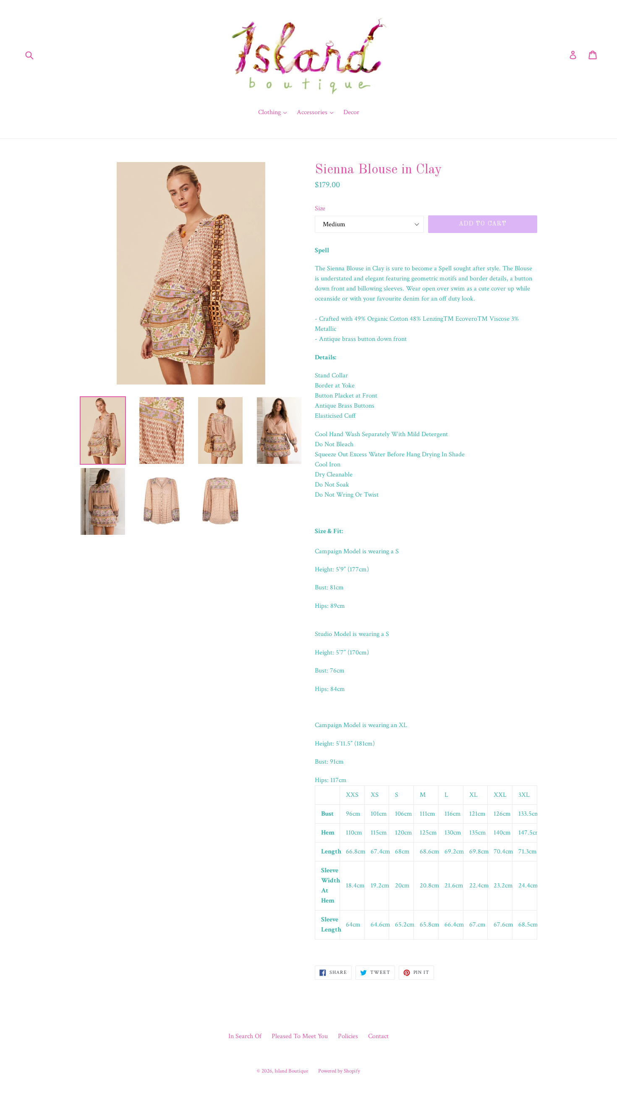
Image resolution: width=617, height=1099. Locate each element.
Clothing (274, 112)
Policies (348, 1036)
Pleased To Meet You (300, 1036)
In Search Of (244, 1036)
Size (320, 208)
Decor (351, 112)
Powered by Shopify (339, 1071)
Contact (378, 1036)
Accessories (317, 112)
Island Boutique (291, 1071)
